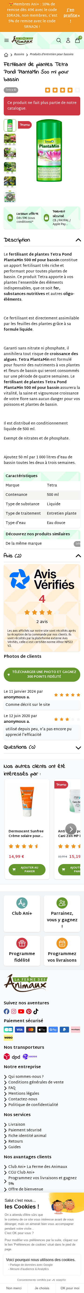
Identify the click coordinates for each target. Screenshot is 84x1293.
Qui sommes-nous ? (26, 1077)
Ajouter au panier (29, 869)
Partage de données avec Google (31, 1264)
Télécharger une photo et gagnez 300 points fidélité (44, 674)
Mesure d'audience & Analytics (29, 1269)
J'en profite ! (70, 16)
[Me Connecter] (68, 40)
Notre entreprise (22, 1067)
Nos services (17, 1115)
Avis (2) (12, 556)
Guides (14, 1147)
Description (17, 240)
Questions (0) (19, 747)
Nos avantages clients (27, 1157)
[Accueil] (6, 55)
